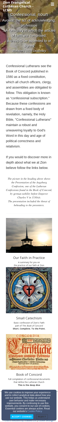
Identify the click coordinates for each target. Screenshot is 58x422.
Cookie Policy (34, 411)
